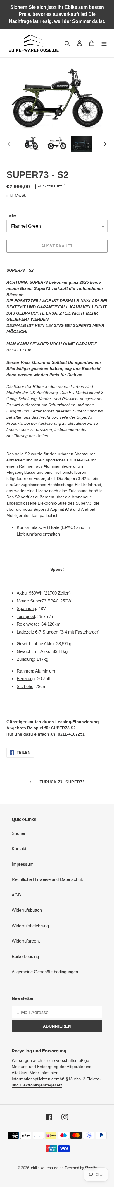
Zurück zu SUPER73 (61, 782)
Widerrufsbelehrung (30, 925)
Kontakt (19, 848)
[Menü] (104, 43)
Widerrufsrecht (26, 940)
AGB (16, 894)
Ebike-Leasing (25, 956)
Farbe (11, 215)
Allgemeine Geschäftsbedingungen (45, 971)
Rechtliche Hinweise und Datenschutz (48, 879)
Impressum (23, 864)
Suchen (19, 833)
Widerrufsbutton (27, 910)
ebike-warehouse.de (47, 1168)
